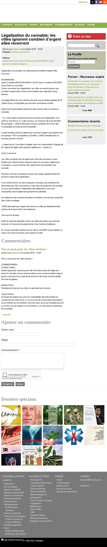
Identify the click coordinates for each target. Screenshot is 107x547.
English (83, 2)
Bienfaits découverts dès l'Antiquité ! (85, 125)
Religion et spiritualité (14, 492)
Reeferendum (63, 485)
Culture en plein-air (14, 519)
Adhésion (84, 485)
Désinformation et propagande (38, 496)
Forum (91, 24)
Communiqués (63, 482)
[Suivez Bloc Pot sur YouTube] (101, 3)
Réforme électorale (38, 518)
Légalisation (35, 503)
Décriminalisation (38, 491)
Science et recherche (13, 495)
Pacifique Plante (37, 515)
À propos (7, 24)
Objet (4, 340)
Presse (34, 24)
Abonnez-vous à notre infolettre (82, 58)
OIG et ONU (35, 509)
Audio (59, 479)
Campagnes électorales (41, 482)
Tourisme (9, 510)
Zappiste (17, 49)
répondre (7, 314)
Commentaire (10, 350)
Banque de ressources (67, 491)
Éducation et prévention (41, 520)
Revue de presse (64, 488)
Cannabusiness (11, 504)
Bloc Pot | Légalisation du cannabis (25, 12)
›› (94, 110)
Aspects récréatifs (12, 489)
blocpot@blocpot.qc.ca (91, 479)
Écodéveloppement (12, 524)
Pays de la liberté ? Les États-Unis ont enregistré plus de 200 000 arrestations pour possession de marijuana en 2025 (85, 100)
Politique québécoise (20, 51)
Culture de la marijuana (14, 516)
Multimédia (46, 24)
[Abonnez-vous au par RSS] (105, 3)
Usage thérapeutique (14, 530)
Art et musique (10, 486)
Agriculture (9, 483)
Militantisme (35, 506)
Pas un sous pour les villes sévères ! (24, 249)
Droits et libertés (37, 488)
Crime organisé (37, 485)
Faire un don (82, 36)
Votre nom (7, 329)
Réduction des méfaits (15, 533)
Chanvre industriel (12, 513)
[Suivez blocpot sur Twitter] (92, 3)
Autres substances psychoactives (12, 500)
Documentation (63, 24)
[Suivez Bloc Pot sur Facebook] (96, 3)
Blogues (80, 24)
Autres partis (36, 479)
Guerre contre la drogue (41, 500)
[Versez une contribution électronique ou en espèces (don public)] (70, 37)
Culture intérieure (13, 522)
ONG (32, 512)
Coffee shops (11, 507)
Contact (6, 29)
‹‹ (80, 110)
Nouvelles (21, 24)
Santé (6, 527)
